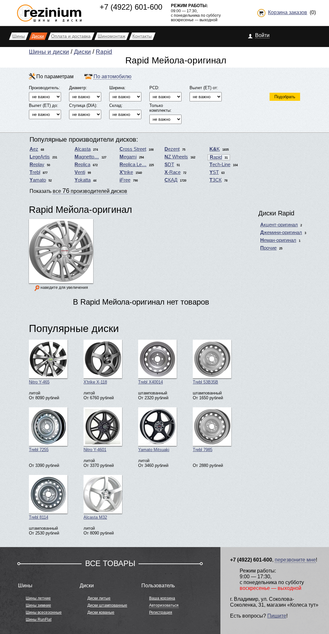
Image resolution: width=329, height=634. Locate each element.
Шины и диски (49, 51)
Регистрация (160, 612)
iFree (125, 180)
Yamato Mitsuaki (153, 449)
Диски (82, 51)
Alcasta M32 (95, 517)
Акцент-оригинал (279, 224)
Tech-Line (219, 164)
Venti (80, 172)
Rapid (104, 51)
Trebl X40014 (150, 382)
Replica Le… (133, 164)
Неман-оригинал (278, 240)
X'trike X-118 (95, 382)
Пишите (276, 616)
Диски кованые (100, 612)
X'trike (126, 172)
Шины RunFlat (38, 619)
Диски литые (99, 598)
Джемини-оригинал (281, 232)
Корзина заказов (287, 12)
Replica (82, 164)
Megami (128, 156)
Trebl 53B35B (205, 382)
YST (214, 172)
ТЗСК (215, 180)
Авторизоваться (164, 605)
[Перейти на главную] (49, 10)
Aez (34, 149)
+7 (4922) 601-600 (131, 7)
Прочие (268, 248)
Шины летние (38, 598)
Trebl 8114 (38, 517)
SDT (169, 164)
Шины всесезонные (44, 612)
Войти (262, 35)
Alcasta (83, 149)
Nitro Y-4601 (95, 449)
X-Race (172, 172)
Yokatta (83, 180)
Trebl (35, 172)
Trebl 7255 (39, 449)
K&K (214, 149)
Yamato (38, 180)
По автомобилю (112, 76)
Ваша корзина (162, 598)
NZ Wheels (176, 156)
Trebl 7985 (202, 449)
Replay (37, 164)
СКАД (170, 180)
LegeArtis (40, 156)
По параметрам (55, 76)
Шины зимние (38, 605)
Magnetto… (87, 156)
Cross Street (133, 149)
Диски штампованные (107, 605)
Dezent (172, 149)
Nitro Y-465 (39, 382)
